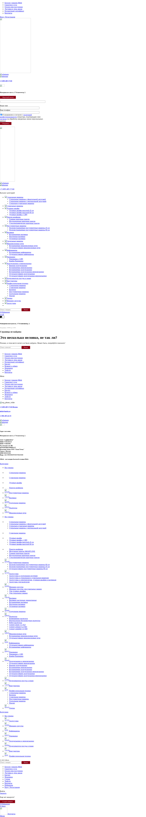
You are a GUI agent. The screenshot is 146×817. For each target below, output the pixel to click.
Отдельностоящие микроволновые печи (24, 248)
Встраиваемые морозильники (20, 268)
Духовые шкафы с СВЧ (18, 215)
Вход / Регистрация (12, 787)
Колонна (12, 290)
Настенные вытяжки (17, 237)
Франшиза (78, 350)
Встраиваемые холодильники (20, 270)
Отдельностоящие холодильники (22, 274)
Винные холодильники (18, 266)
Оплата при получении (40, 350)
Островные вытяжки (17, 239)
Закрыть (3, 793)
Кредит (70, 350)
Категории (4, 464)
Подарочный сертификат (14, 362)
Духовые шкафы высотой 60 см (21, 213)
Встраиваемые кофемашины (20, 252)
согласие (3, 119)
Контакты (86, 350)
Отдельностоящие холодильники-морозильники (28, 276)
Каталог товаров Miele (8, 350)
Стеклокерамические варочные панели (24, 223)
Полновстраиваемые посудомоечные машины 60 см (29, 230)
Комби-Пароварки (16, 261)
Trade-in (8, 370)
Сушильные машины (17, 287)
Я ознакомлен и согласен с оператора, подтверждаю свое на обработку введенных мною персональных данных (21, 118)
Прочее (12, 296)
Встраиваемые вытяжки (18, 234)
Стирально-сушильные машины (21, 203)
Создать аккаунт (7, 801)
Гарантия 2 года (24, 350)
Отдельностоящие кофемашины (21, 254)
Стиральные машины (17, 285)
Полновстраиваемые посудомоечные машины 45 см (29, 228)
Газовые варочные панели (19, 219)
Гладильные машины (17, 294)
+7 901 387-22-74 (5, 416)
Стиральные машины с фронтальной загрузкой (27, 199)
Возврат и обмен (11, 366)
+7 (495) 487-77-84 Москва (9, 407)
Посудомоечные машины (19, 292)
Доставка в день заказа (58, 350)
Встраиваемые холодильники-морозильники (26, 272)
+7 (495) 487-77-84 (6, 81)
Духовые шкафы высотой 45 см (21, 210)
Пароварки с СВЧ (16, 259)
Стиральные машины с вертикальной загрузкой (27, 201)
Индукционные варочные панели (22, 221)
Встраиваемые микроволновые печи (23, 246)
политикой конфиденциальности (16, 116)
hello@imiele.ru (5, 411)
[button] (73, 376)
